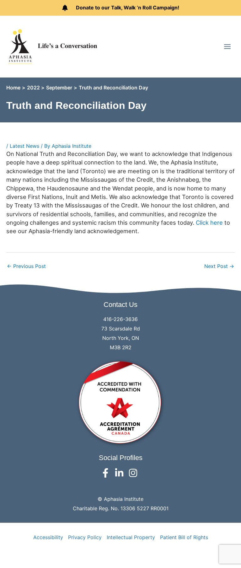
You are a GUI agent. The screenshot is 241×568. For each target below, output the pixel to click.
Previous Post (26, 266)
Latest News (24, 146)
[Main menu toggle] (227, 46)
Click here (209, 222)
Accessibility (48, 537)
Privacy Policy (85, 537)
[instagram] (134, 473)
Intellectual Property (131, 537)
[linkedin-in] (121, 473)
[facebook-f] (107, 473)
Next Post (219, 266)
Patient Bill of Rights (184, 537)
